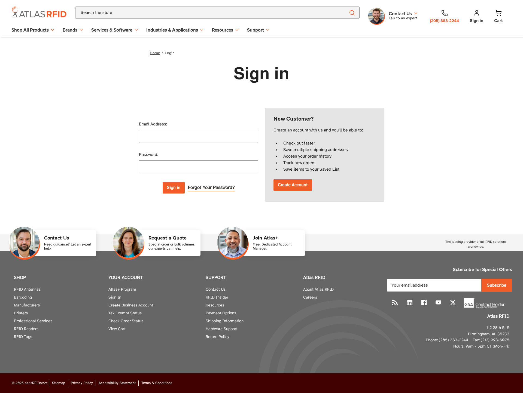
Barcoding (23, 297)
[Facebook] (424, 302)
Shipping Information (225, 321)
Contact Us (216, 289)
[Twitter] (453, 302)
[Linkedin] (409, 302)
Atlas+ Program (122, 289)
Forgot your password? (211, 187)
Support (255, 30)
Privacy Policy (82, 383)
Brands (70, 30)
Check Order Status (125, 321)
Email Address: (153, 124)
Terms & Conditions (156, 383)
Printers (21, 313)
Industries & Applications (172, 30)
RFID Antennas (27, 289)
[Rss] (395, 302)
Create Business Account (130, 305)
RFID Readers (26, 329)
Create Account (293, 185)
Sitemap (58, 383)
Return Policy (217, 337)
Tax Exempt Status (125, 313)
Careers (310, 297)
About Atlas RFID (318, 289)
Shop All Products (30, 30)
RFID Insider (217, 297)
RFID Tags (23, 337)
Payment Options (221, 313)
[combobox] (203, 13)
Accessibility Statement (117, 383)
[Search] (351, 13)
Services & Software (111, 30)
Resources (222, 30)
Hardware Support (222, 329)
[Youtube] (438, 302)
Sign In (114, 297)
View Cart (117, 329)
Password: (148, 154)
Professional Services (33, 321)
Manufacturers (27, 305)
